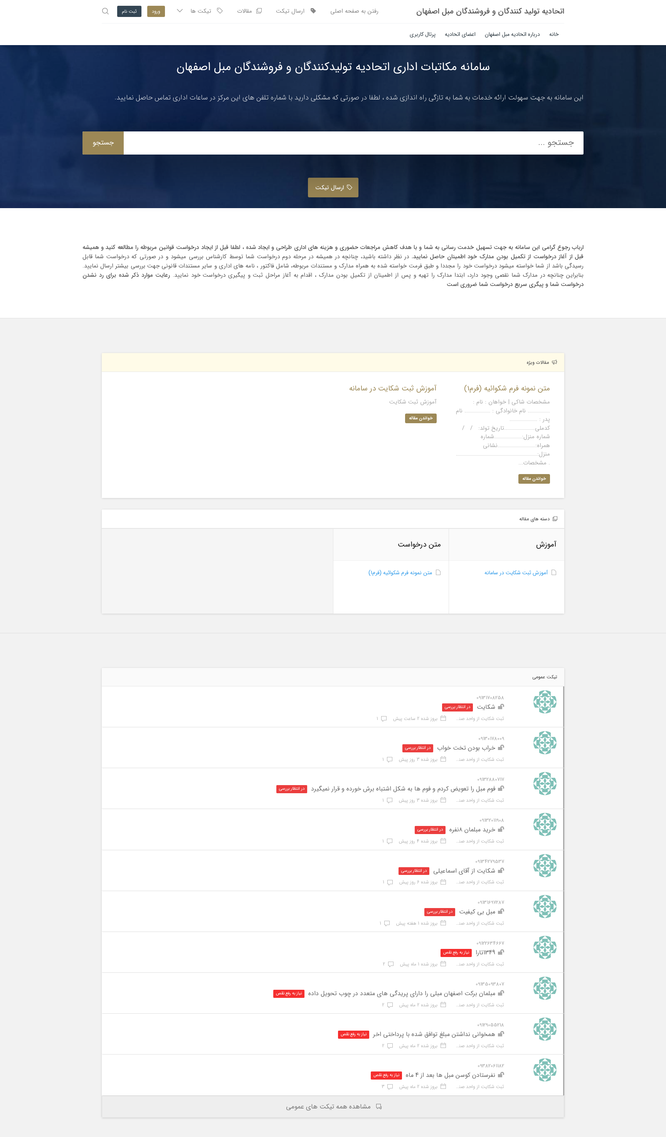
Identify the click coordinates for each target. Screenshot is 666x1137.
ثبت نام (129, 11)
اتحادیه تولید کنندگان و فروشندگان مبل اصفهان (490, 11)
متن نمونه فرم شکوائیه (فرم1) (400, 572)
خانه (554, 34)
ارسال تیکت (293, 11)
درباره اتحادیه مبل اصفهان (512, 34)
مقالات (246, 11)
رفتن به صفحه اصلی (354, 11)
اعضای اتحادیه (460, 34)
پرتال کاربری (423, 34)
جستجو (103, 142)
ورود (156, 11)
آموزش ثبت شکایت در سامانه (516, 572)
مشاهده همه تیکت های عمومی (328, 1107)
